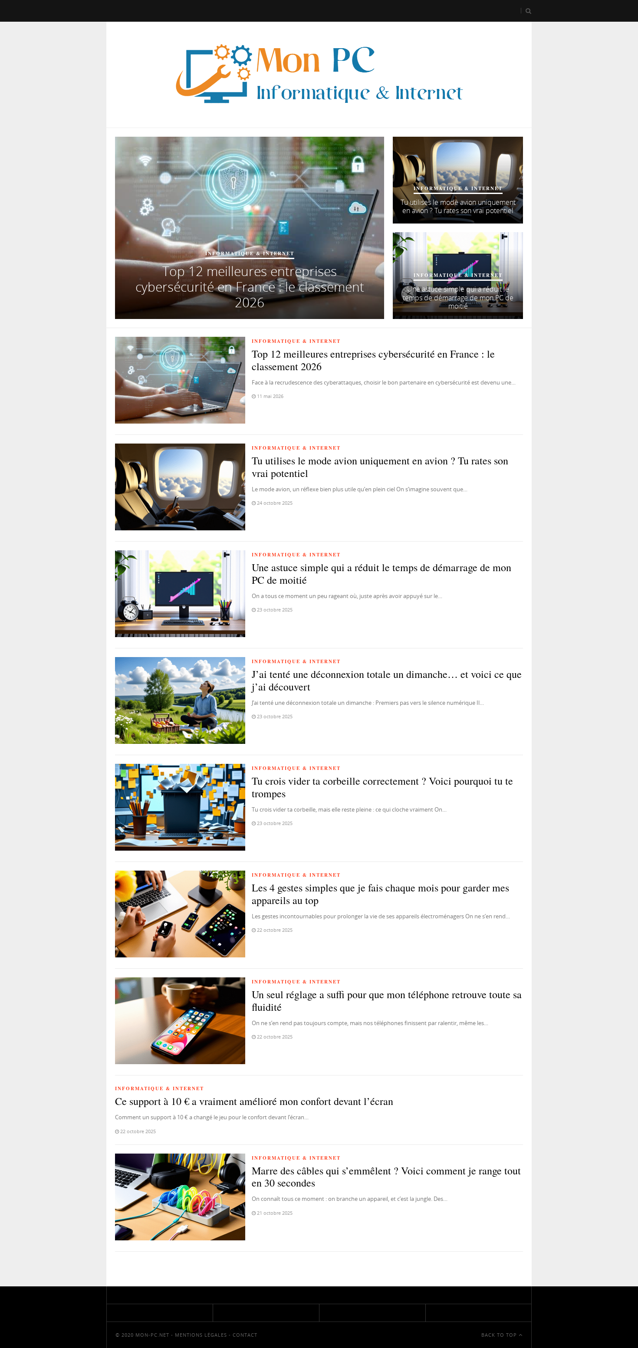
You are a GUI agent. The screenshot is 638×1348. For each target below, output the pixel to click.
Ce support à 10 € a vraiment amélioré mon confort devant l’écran (254, 1101)
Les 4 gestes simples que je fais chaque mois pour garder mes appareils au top (380, 894)
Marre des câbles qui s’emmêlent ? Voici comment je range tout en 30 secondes (386, 1177)
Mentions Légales (201, 1335)
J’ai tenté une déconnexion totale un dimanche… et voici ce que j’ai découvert (387, 680)
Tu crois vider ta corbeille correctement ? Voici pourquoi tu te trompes (382, 787)
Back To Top (500, 1335)
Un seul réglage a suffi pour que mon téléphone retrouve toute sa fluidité (387, 1000)
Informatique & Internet (249, 253)
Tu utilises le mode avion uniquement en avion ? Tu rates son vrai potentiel (458, 206)
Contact (245, 1335)
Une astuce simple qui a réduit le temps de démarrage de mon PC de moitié (458, 297)
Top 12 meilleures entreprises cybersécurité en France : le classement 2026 (249, 286)
